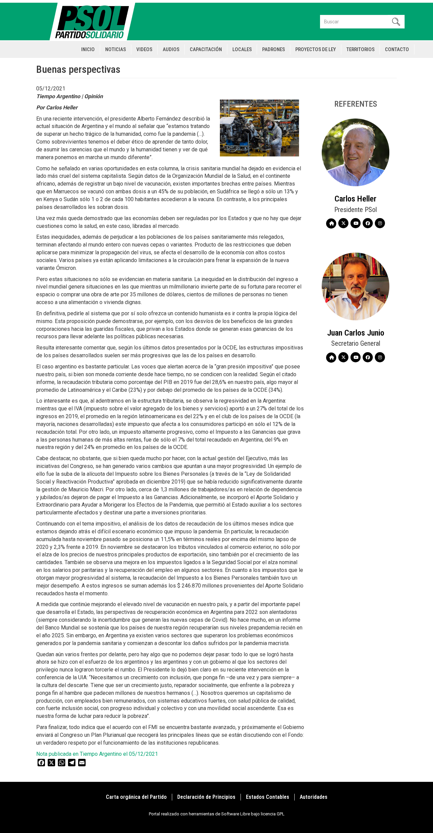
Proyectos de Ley (315, 49)
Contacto (397, 49)
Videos (144, 49)
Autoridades (313, 797)
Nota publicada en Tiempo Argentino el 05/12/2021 (97, 754)
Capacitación (206, 49)
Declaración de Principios (206, 797)
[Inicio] (95, 21)
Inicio (88, 49)
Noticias (115, 49)
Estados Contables (267, 797)
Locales (242, 49)
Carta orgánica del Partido (136, 797)
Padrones (273, 49)
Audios (171, 49)
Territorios (360, 49)
